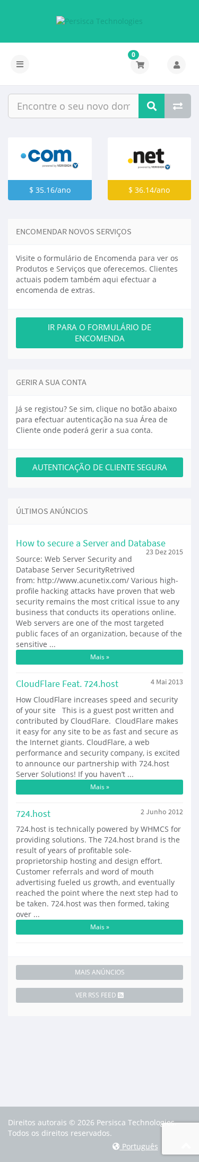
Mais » (99, 656)
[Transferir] (178, 106)
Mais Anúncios (100, 972)
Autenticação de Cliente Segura (99, 467)
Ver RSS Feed (96, 995)
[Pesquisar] (152, 106)
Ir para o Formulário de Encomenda (99, 332)
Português (139, 1146)
